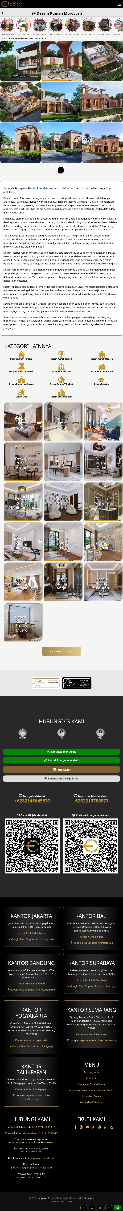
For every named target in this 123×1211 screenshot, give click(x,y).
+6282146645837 (32, 801)
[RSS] (111, 1127)
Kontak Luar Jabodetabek (63, 760)
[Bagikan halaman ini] (108, 1207)
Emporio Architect (48, 1197)
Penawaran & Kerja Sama (62, 778)
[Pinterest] (99, 1127)
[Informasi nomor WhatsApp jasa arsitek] (117, 1207)
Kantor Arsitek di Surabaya (92, 980)
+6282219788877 (91, 801)
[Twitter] (105, 1129)
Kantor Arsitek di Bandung (31, 983)
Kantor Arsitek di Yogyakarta (31, 1040)
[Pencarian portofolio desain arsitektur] (92, 1207)
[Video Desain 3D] (100, 1207)
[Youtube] (88, 1127)
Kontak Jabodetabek (63, 751)
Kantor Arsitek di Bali (91, 936)
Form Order (61, 769)
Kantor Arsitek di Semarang (91, 1034)
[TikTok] (94, 1127)
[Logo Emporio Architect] (11, 4)
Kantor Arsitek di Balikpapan (31, 1089)
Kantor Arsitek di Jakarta (31, 933)
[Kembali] (4, 13)
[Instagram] (81, 1127)
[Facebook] (76, 1127)
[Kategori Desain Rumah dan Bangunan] (83, 1207)
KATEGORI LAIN (61, 651)
